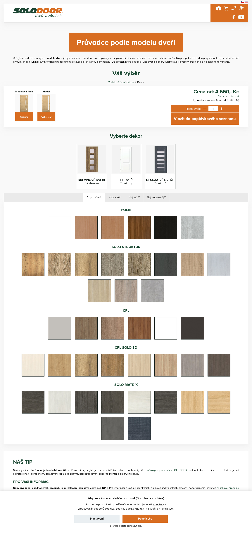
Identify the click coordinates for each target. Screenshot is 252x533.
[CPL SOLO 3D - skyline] (192, 365)
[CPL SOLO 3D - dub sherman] (112, 365)
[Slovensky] (246, 2)
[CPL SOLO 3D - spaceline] (219, 365)
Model (130, 82)
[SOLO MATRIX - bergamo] (219, 402)
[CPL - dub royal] (112, 328)
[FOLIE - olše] (112, 227)
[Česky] (242, 2)
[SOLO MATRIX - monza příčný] (139, 402)
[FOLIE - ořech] (139, 227)
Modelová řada (116, 82)
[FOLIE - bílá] (59, 227)
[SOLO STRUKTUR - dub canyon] (139, 264)
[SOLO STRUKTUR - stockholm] (99, 290)
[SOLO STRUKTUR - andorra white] (219, 264)
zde (139, 525)
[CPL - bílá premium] (165, 328)
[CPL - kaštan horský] (86, 328)
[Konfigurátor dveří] (38, 13)
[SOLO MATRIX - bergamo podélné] (192, 402)
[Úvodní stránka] (218, 8)
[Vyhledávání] (241, 8)
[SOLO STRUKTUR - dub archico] (112, 264)
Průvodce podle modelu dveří (126, 42)
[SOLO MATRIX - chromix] (112, 428)
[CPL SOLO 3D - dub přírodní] (59, 365)
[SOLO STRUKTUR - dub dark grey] (165, 264)
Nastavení (97, 518)
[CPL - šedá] (59, 328)
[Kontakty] (233, 8)
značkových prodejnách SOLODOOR (166, 470)
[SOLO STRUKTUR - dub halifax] (86, 264)
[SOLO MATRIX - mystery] (139, 428)
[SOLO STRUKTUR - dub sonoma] (192, 264)
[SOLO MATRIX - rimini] (112, 402)
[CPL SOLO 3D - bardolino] (165, 365)
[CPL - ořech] (139, 328)
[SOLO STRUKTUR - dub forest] (33, 264)
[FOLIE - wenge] (165, 227)
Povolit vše (145, 518)
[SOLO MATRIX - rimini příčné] (33, 402)
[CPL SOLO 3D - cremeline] (33, 365)
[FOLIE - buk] (86, 227)
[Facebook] (234, 17)
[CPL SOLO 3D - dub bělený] (139, 365)
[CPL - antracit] (192, 328)
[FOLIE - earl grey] (192, 227)
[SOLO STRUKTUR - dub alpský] (59, 264)
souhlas (158, 504)
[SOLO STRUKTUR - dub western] (126, 290)
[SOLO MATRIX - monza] (59, 402)
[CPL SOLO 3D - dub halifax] (86, 365)
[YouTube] (241, 17)
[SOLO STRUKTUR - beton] (152, 290)
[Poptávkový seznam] (226, 8)
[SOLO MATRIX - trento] (86, 402)
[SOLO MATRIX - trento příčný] (165, 402)
